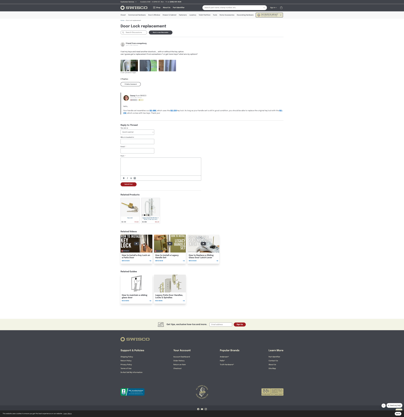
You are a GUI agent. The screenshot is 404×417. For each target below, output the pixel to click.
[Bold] (124, 178)
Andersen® (224, 357)
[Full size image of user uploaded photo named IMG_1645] (167, 65)
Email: (123, 146)
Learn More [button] (67, 413)
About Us (272, 365)
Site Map (272, 368)
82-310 (173, 111)
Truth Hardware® (227, 365)
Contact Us (273, 361)
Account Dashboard (181, 357)
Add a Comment (131, 84)
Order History (179, 361)
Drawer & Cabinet (169, 15)
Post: (122, 156)
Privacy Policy (126, 365)
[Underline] (131, 178)
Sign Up (240, 324)
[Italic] (127, 178)
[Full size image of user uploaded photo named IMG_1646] (148, 65)
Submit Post (129, 184)
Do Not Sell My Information (131, 372)
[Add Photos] (135, 178)
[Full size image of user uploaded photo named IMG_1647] (129, 65)
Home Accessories (227, 15)
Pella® (222, 361)
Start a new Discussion (160, 32)
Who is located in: (127, 137)
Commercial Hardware (137, 15)
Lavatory (192, 15)
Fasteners (183, 15)
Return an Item (179, 365)
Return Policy (126, 361)
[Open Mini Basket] (281, 7)
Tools (215, 15)
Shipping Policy (127, 357)
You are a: (124, 128)
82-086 (153, 111)
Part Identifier (274, 357)
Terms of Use (126, 368)
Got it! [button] (398, 413)
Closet (123, 15)
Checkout (177, 368)
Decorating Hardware (245, 15)
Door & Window (154, 15)
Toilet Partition (204, 15)
